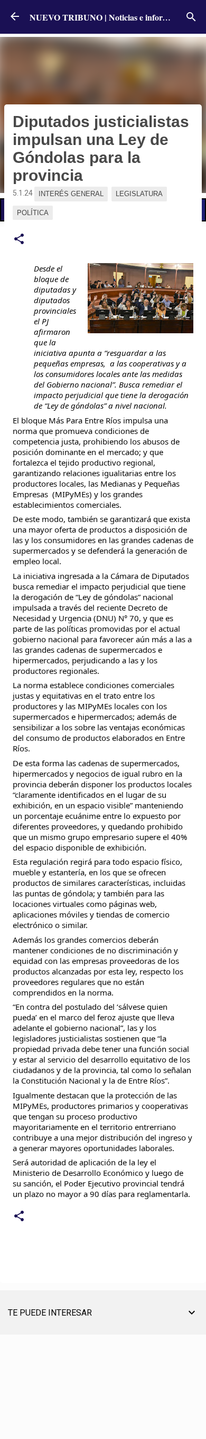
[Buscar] (191, 17)
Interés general (71, 194)
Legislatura (139, 194)
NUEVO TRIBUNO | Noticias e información (109, 17)
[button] (19, 239)
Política (33, 213)
